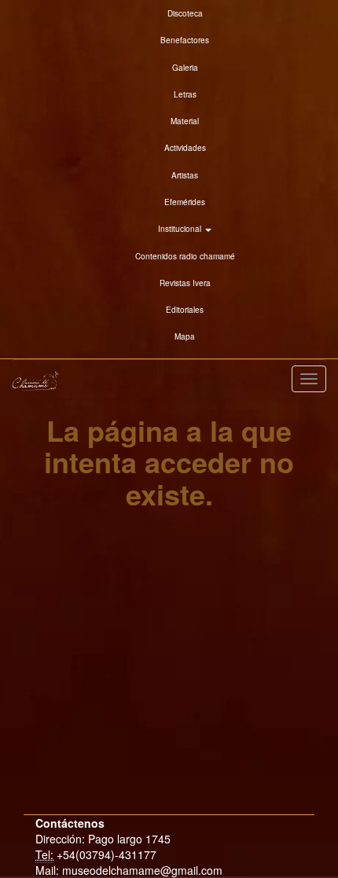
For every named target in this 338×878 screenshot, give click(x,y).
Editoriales (185, 309)
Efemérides (184, 202)
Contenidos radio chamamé (185, 256)
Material (185, 121)
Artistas (184, 175)
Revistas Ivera (185, 282)
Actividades (185, 147)
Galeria (185, 67)
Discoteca (185, 13)
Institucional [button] (181, 228)
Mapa (185, 336)
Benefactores (184, 40)
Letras (185, 94)
